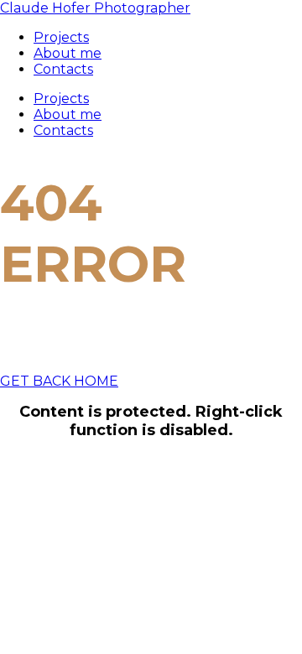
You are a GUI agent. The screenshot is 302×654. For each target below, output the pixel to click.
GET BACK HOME (59, 381)
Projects (61, 98)
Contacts (63, 130)
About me (68, 114)
